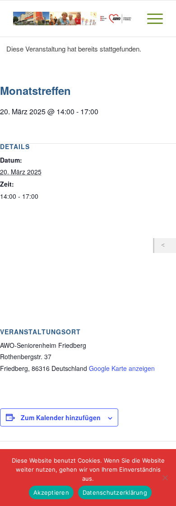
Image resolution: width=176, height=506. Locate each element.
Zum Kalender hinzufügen (61, 417)
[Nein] (164, 477)
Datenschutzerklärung (115, 492)
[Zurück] (165, 245)
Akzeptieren (51, 492)
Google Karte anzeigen (122, 368)
